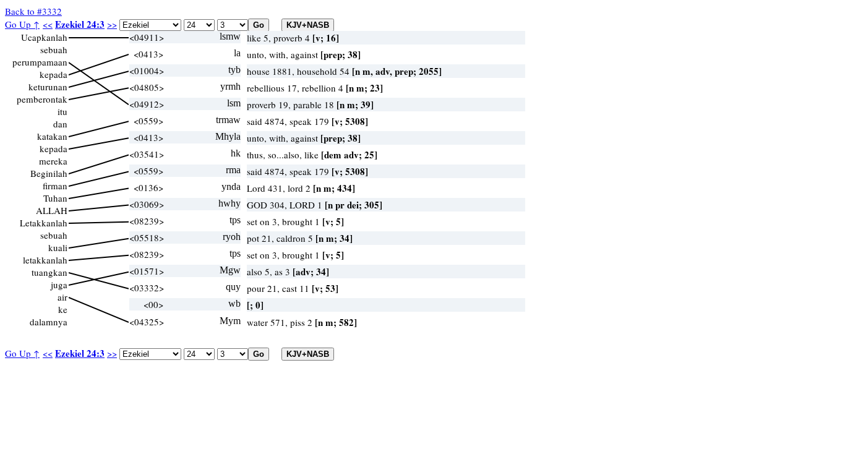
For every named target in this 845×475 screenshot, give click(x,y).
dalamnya (48, 321)
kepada (53, 74)
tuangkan (49, 272)
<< (48, 24)
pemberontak (42, 99)
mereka (53, 161)
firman (55, 185)
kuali (57, 247)
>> (112, 24)
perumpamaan (39, 62)
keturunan (47, 86)
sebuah (53, 49)
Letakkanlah (43, 222)
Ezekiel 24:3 (80, 24)
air (62, 297)
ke (62, 309)
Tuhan (55, 198)
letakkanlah (45, 260)
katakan (52, 136)
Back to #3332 (33, 11)
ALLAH (51, 210)
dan (60, 124)
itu (62, 111)
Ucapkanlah (44, 37)
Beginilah (48, 173)
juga (59, 284)
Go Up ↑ (22, 24)
